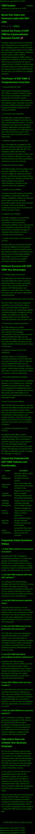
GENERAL (16, 26)
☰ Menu (30, 6)
